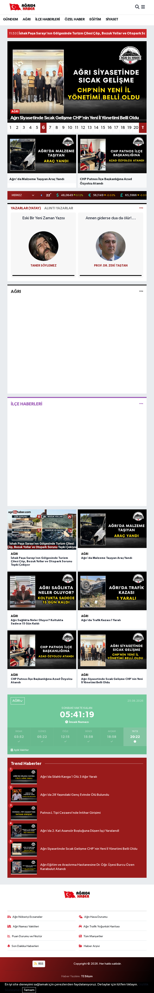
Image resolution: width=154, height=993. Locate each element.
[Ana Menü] (143, 7)
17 (116, 128)
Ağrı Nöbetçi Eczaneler (27, 916)
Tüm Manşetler (93, 936)
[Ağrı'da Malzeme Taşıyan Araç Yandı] (112, 529)
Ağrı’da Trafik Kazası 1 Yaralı (101, 620)
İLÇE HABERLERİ (47, 19)
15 (103, 128)
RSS (40, 963)
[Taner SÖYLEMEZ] (43, 246)
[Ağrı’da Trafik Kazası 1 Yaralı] (112, 592)
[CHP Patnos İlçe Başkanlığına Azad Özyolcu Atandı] (41, 650)
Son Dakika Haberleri (25, 946)
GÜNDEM (10, 19)
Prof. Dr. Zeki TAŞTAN (111, 265)
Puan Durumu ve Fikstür (27, 936)
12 (83, 128)
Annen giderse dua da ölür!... (111, 218)
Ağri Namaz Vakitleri (26, 926)
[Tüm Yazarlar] (141, 208)
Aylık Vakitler (21, 750)
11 (76, 128)
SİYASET (112, 19)
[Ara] (137, 7)
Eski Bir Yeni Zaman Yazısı (43, 218)
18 (123, 128)
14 (96, 128)
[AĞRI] (141, 291)
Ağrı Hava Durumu (95, 916)
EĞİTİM (95, 19)
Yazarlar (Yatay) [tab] (26, 208)
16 (109, 128)
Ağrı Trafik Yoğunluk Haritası (101, 926)
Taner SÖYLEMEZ (43, 265)
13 (90, 128)
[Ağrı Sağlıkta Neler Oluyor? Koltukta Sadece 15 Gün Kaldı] (41, 592)
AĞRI (27, 19)
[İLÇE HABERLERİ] (141, 404)
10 (70, 128)
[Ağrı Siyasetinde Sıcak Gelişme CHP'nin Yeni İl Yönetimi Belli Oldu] (112, 650)
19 (129, 128)
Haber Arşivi (92, 946)
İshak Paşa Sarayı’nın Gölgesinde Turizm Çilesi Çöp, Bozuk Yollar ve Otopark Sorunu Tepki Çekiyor (41, 561)
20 (136, 128)
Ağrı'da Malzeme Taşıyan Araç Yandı (106, 558)
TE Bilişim (87, 976)
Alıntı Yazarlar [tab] (58, 208)
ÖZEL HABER (75, 19)
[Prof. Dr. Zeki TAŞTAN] (111, 246)
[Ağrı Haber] (22, 7)
